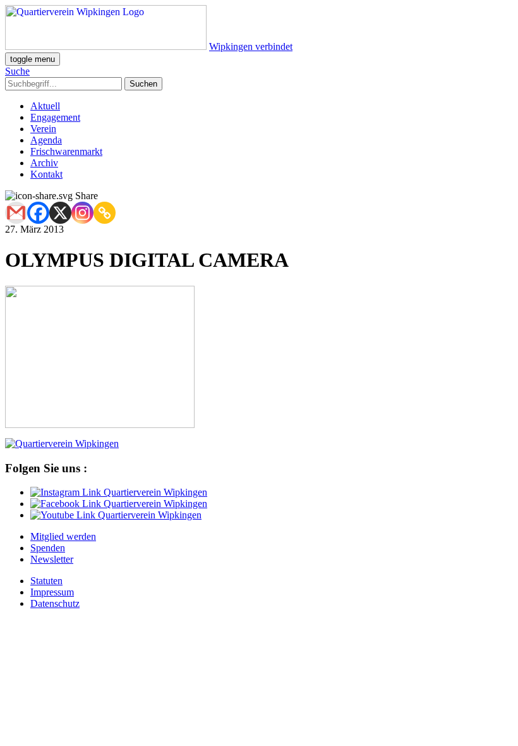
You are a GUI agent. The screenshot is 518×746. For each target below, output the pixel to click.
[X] (60, 213)
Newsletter (51, 559)
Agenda (46, 140)
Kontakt (46, 174)
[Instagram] (82, 213)
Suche (17, 71)
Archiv (44, 162)
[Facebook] (38, 213)
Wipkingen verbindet (250, 46)
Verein (43, 128)
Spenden (47, 547)
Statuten (46, 580)
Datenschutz (55, 603)
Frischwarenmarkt (66, 151)
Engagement (55, 117)
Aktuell (45, 106)
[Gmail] (16, 213)
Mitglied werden (63, 536)
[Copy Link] (104, 213)
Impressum (52, 592)
